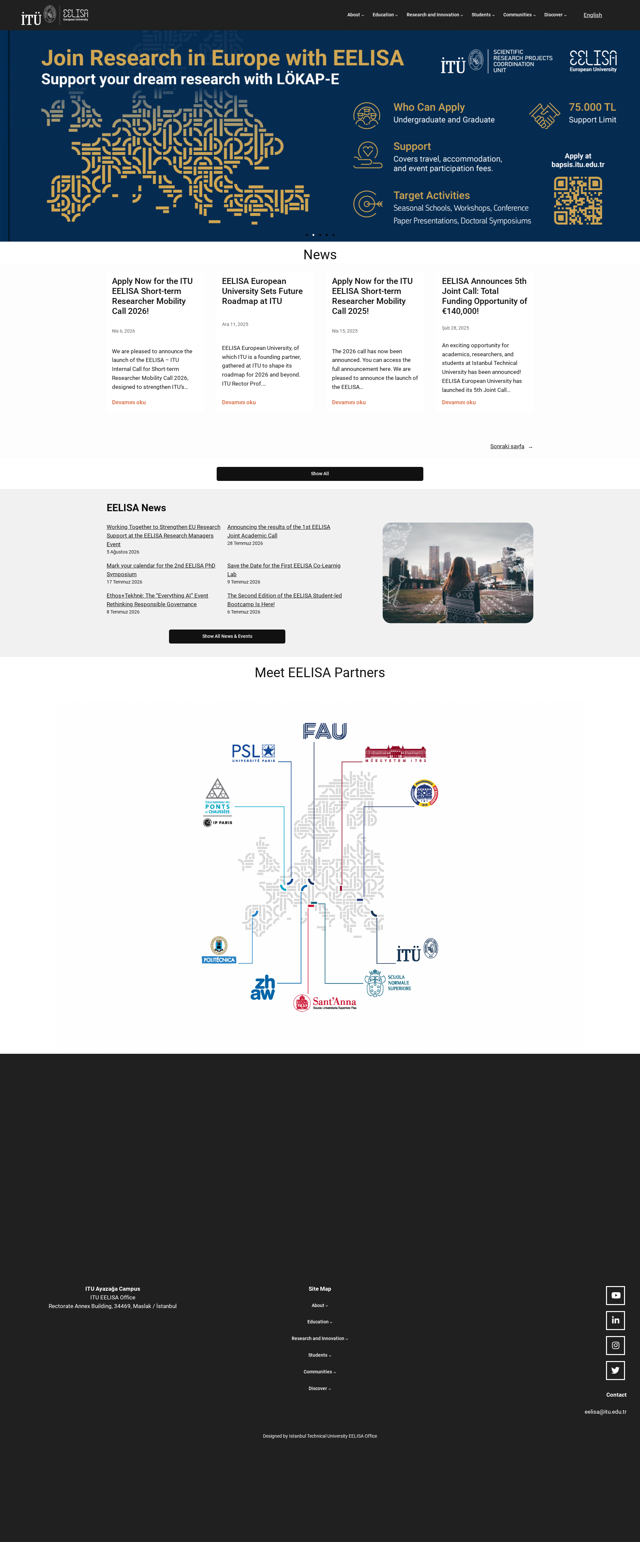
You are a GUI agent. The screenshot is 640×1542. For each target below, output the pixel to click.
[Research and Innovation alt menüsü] (461, 15)
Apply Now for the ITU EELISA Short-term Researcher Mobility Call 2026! (152, 296)
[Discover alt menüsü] (565, 15)
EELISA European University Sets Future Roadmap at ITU (262, 291)
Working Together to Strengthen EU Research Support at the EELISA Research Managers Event (163, 536)
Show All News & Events (227, 636)
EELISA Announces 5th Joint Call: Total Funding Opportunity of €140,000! (484, 296)
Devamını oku (129, 403)
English (593, 15)
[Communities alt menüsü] (534, 15)
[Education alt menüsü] (396, 15)
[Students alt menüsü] (493, 15)
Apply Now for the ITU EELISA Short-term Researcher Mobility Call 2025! (372, 296)
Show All (320, 474)
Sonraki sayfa (511, 446)
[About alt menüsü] (362, 15)
